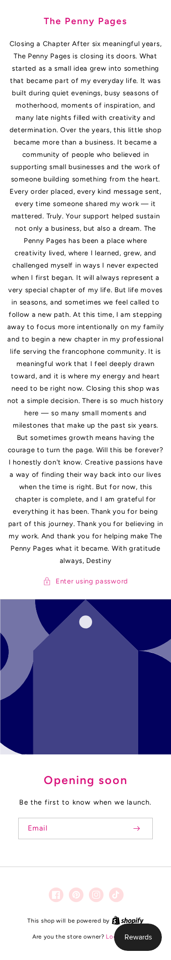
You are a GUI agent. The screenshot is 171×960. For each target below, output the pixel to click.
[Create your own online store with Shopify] (128, 920)
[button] (85, 581)
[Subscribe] (136, 828)
